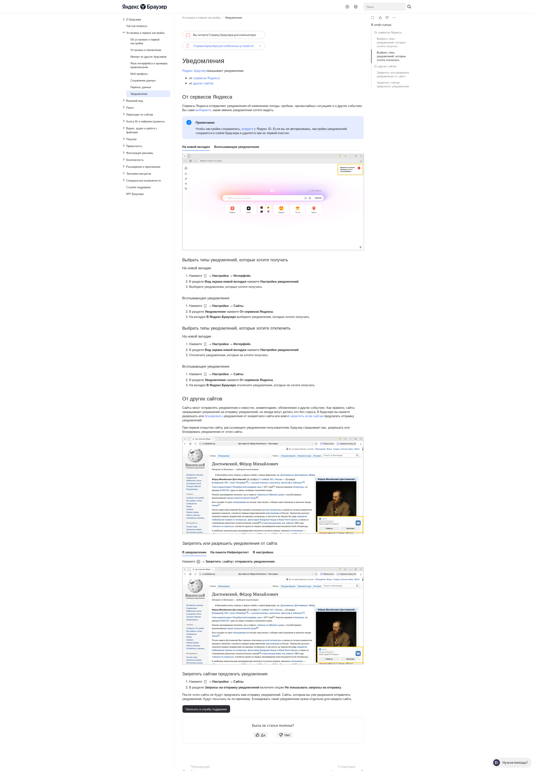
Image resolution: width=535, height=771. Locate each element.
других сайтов (203, 83)
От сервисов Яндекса (387, 32)
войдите (247, 128)
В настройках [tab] (263, 552)
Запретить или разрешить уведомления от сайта (393, 74)
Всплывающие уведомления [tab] (236, 146)
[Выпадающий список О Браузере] (124, 19)
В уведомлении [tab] (194, 552)
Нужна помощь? (515, 763)
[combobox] (384, 6)
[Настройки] (347, 6)
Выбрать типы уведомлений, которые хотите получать (391, 42)
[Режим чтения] (373, 17)
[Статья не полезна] (387, 17)
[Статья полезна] (380, 17)
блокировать (214, 416)
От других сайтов (385, 66)
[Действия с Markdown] (394, 17)
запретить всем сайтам (306, 416)
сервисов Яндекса (206, 78)
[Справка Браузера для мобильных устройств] (223, 46)
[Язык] (355, 6)
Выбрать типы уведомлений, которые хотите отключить (391, 56)
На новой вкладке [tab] (196, 146)
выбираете (203, 110)
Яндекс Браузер (194, 70)
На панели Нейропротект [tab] (229, 552)
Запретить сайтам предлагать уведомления (393, 84)
